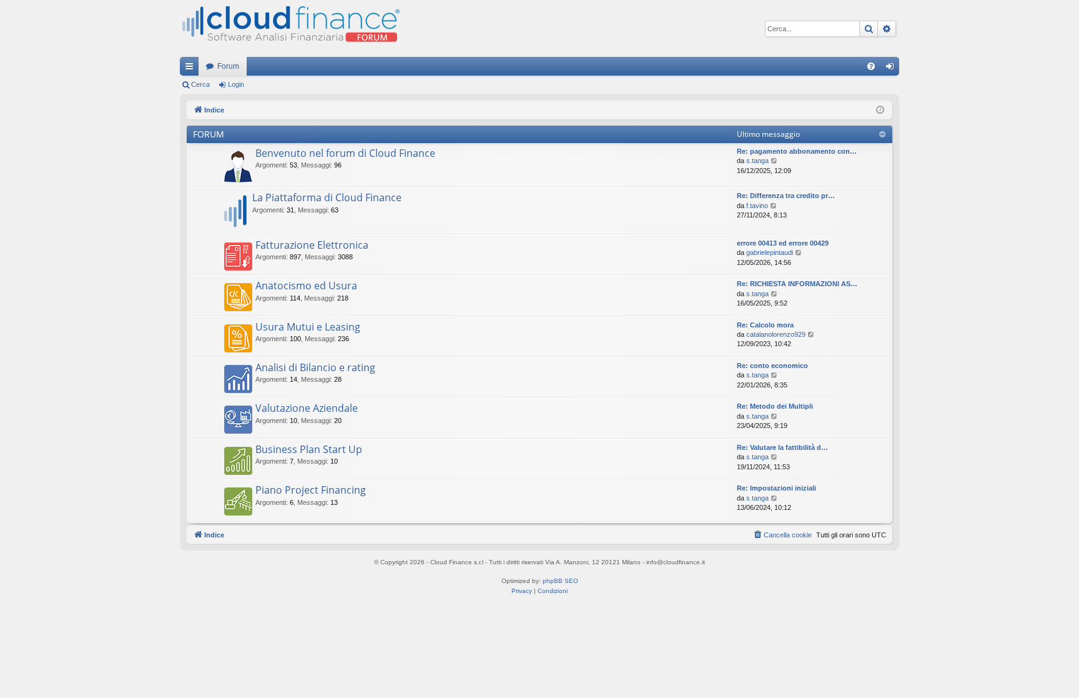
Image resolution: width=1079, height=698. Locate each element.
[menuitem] (871, 66)
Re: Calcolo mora (765, 325)
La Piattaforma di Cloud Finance (327, 197)
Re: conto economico (772, 365)
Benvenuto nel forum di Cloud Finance (345, 153)
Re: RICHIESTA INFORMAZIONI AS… (797, 283)
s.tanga (757, 160)
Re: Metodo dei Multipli (775, 406)
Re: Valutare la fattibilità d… (782, 447)
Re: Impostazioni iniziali (776, 488)
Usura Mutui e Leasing (307, 327)
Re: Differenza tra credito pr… (786, 195)
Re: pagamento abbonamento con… (797, 151)
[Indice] (290, 28)
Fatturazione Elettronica (311, 245)
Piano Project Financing (310, 490)
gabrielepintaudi (769, 252)
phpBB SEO (560, 580)
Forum (228, 66)
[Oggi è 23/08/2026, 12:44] (880, 110)
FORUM (208, 134)
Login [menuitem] (892, 69)
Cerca (200, 84)
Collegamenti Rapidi (192, 69)
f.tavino (757, 205)
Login (236, 84)
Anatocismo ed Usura (306, 285)
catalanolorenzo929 (776, 334)
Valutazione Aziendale (306, 408)
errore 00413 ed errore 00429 (783, 243)
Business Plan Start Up (308, 449)
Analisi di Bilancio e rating (315, 367)
